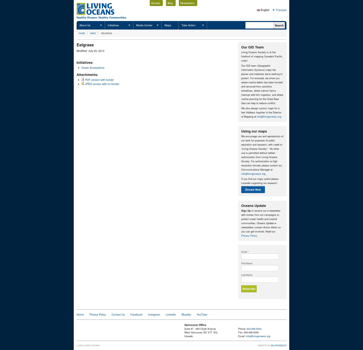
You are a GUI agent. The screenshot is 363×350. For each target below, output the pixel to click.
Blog (170, 3)
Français (280, 10)
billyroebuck (278, 345)
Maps (167, 25)
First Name (246, 263)
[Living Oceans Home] (99, 14)
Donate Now (253, 189)
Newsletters (187, 3)
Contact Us (118, 314)
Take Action (188, 25)
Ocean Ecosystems (92, 67)
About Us (84, 25)
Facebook (136, 314)
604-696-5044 (254, 329)
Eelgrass (106, 33)
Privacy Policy (249, 235)
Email (245, 252)
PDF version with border (99, 80)
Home (82, 33)
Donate (155, 3)
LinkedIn (171, 314)
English (264, 10)
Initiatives (113, 25)
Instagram (154, 314)
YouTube (202, 314)
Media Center (144, 25)
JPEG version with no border (102, 84)
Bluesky (186, 314)
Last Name (246, 275)
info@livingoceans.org (269, 116)
